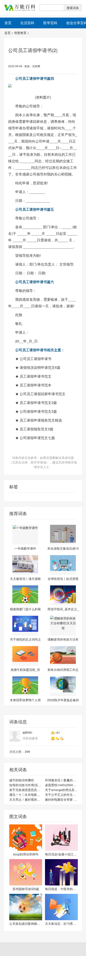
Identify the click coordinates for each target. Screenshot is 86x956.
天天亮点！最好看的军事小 (25, 799)
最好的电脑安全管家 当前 (61, 799)
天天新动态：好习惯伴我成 (61, 923)
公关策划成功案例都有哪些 (25, 923)
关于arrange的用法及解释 (61, 790)
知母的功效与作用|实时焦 (25, 785)
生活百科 (27, 22)
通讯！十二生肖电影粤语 (25, 794)
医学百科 (50, 22)
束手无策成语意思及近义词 (25, 790)
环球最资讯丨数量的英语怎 (61, 780)
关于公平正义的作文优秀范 (61, 794)
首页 (7, 33)
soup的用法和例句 (25, 854)
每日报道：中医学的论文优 (61, 889)
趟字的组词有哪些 (21, 780)
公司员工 (20, 497)
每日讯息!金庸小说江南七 (61, 854)
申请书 (8, 497)
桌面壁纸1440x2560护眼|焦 (61, 785)
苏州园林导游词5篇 (26, 889)
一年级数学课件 (25, 548)
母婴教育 (20, 33)
